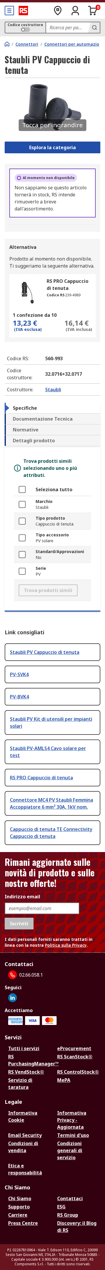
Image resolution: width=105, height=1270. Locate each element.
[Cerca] (94, 27)
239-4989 (72, 295)
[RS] (23, 10)
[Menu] (9, 10)
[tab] (52, 408)
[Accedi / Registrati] (75, 11)
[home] (7, 44)
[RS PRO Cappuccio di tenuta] (27, 292)
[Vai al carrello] (92, 11)
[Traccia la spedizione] (57, 11)
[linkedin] (12, 997)
